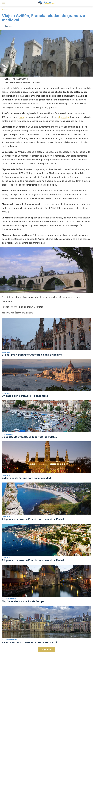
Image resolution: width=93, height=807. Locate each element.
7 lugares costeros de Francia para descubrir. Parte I (33, 560)
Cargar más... (46, 649)
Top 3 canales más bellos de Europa (23, 601)
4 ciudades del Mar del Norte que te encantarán (30, 642)
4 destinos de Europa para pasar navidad (26, 478)
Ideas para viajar (9, 599)
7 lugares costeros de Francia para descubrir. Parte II (33, 519)
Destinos (5, 10)
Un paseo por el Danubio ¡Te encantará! (25, 395)
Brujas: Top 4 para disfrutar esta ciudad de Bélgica (32, 354)
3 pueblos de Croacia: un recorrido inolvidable (29, 436)
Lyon (21, 117)
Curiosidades (7, 434)
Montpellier (63, 117)
